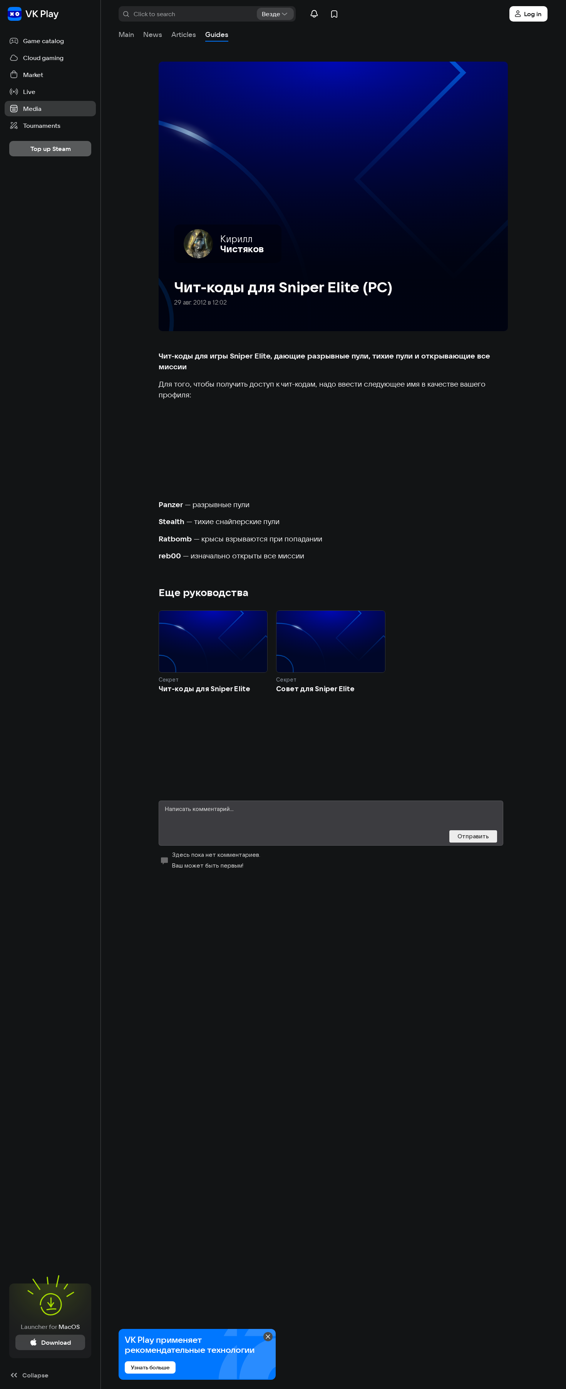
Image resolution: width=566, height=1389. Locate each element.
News (152, 34)
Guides (216, 34)
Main (126, 34)
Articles (183, 34)
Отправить (473, 836)
